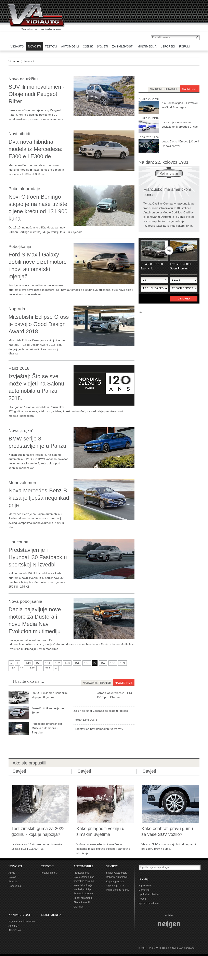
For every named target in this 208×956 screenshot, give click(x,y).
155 (86, 663)
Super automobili (83, 898)
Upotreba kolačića (149, 894)
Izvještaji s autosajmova (22, 921)
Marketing (144, 889)
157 (103, 663)
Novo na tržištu (23, 78)
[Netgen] (169, 924)
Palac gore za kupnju (117, 889)
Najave (12, 877)
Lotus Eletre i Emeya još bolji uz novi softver (180, 143)
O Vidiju (144, 879)
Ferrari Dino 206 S (85, 719)
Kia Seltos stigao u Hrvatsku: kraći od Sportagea (180, 105)
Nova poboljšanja (25, 601)
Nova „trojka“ (21, 430)
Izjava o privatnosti (149, 903)
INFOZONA (15, 930)
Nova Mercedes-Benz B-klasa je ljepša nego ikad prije (39, 498)
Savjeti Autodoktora (116, 872)
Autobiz (13, 881)
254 (47, 668)
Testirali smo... (49, 872)
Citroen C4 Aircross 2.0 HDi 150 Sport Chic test (114, 695)
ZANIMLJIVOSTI (20, 914)
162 (32, 668)
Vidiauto (14, 61)
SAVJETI (112, 866)
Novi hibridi (19, 133)
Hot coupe (18, 541)
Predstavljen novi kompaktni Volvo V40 (98, 728)
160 (12, 668)
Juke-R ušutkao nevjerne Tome (48, 710)
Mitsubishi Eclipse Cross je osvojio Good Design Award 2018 (39, 324)
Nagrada (17, 308)
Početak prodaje (24, 188)
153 (67, 663)
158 (112, 663)
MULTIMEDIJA (51, 914)
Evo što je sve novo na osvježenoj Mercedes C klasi (180, 124)
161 (22, 668)
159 (122, 663)
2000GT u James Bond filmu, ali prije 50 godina (50, 695)
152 (57, 663)
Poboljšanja (20, 246)
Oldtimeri (78, 906)
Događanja (15, 886)
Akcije (12, 872)
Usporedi (184, 298)
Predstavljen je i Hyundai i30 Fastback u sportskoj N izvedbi (38, 557)
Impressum (145, 885)
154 (77, 663)
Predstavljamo (81, 872)
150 (38, 663)
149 (28, 663)
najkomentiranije (164, 89)
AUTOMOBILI (83, 866)
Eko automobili (82, 902)
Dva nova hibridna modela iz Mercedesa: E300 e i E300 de (36, 149)
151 (47, 663)
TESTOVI (47, 866)
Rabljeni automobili (117, 877)
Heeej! (142, 898)
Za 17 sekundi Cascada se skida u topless (101, 710)
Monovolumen (22, 482)
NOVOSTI (15, 866)
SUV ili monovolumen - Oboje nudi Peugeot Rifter (37, 94)
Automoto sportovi (83, 893)
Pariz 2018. (20, 368)
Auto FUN (14, 925)
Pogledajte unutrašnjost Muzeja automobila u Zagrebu (47, 728)
